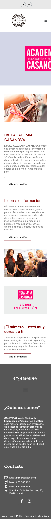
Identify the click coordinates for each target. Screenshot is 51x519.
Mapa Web (43, 516)
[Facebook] (23, 4)
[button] (17, 184)
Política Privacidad (26, 516)
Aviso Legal (8, 516)
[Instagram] (29, 4)
